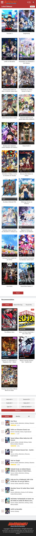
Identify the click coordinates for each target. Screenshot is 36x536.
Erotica (22, 431)
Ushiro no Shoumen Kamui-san (20, 429)
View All (32, 6)
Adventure (21, 423)
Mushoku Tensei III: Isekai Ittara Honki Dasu (22, 489)
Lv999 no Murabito (16, 509)
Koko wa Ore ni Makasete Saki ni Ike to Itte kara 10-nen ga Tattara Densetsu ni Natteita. (22, 480)
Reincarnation (14, 444)
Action (7, 304)
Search (19, 410)
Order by (26, 406)
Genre (8, 399)
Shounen (31, 423)
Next (17, 293)
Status (26, 403)
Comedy (17, 431)
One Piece (14, 421)
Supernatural (27, 431)
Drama (23, 492)
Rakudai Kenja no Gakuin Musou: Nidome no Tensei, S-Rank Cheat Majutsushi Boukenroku (21, 470)
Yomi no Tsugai (15, 460)
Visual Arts (29, 304)
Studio (8, 403)
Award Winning (18, 304)
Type (9, 406)
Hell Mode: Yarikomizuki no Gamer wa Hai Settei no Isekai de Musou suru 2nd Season (22, 500)
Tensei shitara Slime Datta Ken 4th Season (21, 439)
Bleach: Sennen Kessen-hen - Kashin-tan (22, 451)
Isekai (29, 442)
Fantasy (27, 423)
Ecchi (26, 492)
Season (26, 399)
